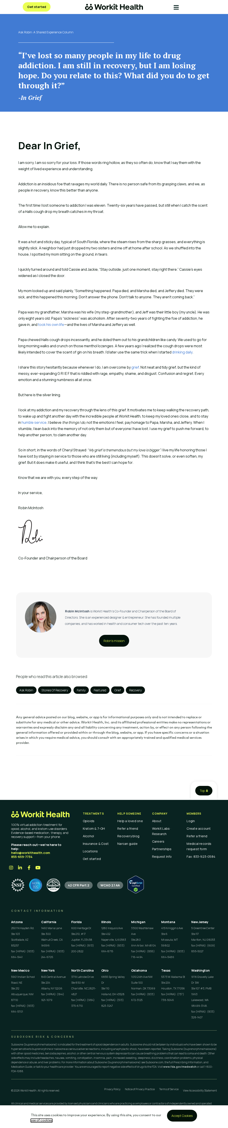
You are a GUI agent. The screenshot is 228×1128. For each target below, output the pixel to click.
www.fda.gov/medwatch (179, 1067)
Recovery (135, 690)
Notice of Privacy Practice (140, 1089)
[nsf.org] (17, 885)
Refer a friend (127, 828)
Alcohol (88, 836)
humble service (34, 422)
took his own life (51, 324)
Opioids (89, 821)
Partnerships (162, 849)
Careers (158, 841)
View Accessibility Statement (200, 1090)
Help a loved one (130, 821)
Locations (90, 851)
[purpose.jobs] (53, 885)
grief (135, 367)
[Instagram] (11, 868)
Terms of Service (169, 1089)
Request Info (162, 856)
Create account (199, 828)
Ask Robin (26, 690)
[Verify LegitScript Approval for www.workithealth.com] (136, 892)
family (81, 690)
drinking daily (182, 352)
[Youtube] (38, 868)
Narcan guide (127, 843)
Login (191, 821)
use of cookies (41, 1120)
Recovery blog (128, 836)
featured (100, 690)
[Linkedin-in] (20, 868)
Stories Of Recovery (54, 690)
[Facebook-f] (29, 868)
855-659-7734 (22, 857)
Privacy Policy (112, 1089)
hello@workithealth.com (30, 853)
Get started (92, 859)
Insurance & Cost (96, 843)
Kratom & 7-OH (94, 828)
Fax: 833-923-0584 (201, 856)
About (156, 821)
